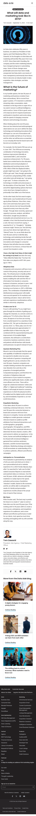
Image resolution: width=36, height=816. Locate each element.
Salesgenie (22, 734)
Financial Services (6, 740)
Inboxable (22, 745)
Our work (4, 767)
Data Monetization (24, 716)
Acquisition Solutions (25, 719)
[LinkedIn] (20, 796)
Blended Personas (6, 705)
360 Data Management (8, 718)
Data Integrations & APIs (8, 721)
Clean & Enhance (6, 726)
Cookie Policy (25, 808)
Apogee (3, 708)
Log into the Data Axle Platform (22, 692)
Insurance (4, 743)
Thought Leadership (7, 776)
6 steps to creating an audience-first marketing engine (17, 762)
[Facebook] (12, 796)
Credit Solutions (24, 754)
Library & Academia (7, 745)
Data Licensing (5, 724)
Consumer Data (5, 702)
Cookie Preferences (21, 811)
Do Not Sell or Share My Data (9, 811)
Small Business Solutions (26, 727)
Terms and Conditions (8, 808)
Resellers (4, 751)
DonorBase (4, 711)
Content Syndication (25, 705)
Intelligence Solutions (25, 724)
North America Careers (12, 792)
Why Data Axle (5, 689)
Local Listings (23, 748)
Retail (3, 754)
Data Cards (4, 779)
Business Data (5, 700)
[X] (16, 796)
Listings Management (25, 713)
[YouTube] (24, 796)
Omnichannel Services (25, 700)
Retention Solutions (25, 721)
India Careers (25, 792)
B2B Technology (6, 737)
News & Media (5, 773)
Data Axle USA (23, 740)
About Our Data (6, 692)
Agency (3, 734)
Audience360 (23, 737)
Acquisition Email (24, 702)
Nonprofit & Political (7, 748)
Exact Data (22, 751)
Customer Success (18, 689)
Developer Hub (23, 743)
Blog (2, 770)
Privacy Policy (17, 808)
